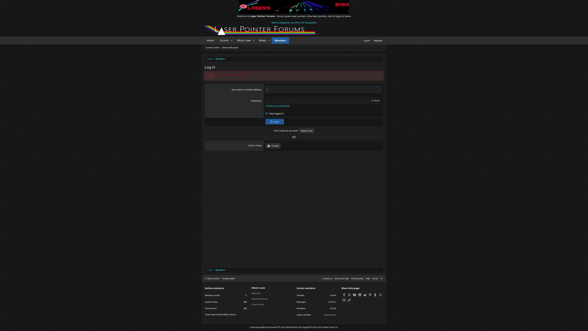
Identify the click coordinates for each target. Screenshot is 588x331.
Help (368, 278)
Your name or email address (246, 89)
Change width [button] (228, 278)
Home (210, 40)
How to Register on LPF (284, 22)
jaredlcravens (330, 314)
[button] (231, 40)
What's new (244, 40)
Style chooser (213, 278)
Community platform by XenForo (275, 327)
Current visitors (213, 47)
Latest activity (258, 304)
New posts (256, 293)
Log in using (254, 145)
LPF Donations (308, 22)
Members (280, 40)
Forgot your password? (278, 105)
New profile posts (230, 47)
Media (262, 40)
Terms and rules (341, 278)
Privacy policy (357, 278)
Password (256, 100)
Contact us (327, 278)
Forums (224, 40)
